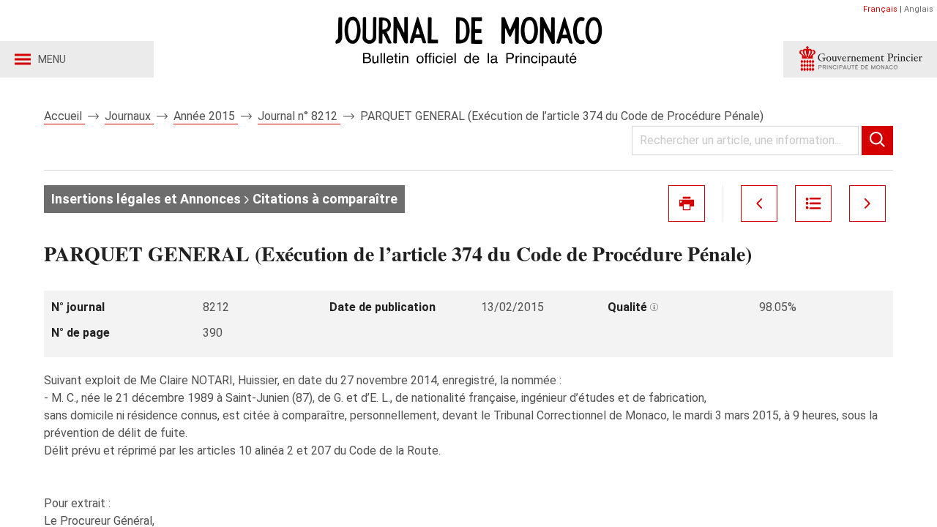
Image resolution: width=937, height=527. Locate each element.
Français (880, 9)
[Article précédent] (759, 203)
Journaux (129, 116)
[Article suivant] (867, 203)
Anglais (918, 9)
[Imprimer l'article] (686, 203)
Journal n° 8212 (299, 116)
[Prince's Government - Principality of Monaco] (860, 59)
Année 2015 (205, 116)
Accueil (64, 116)
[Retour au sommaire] (813, 203)
